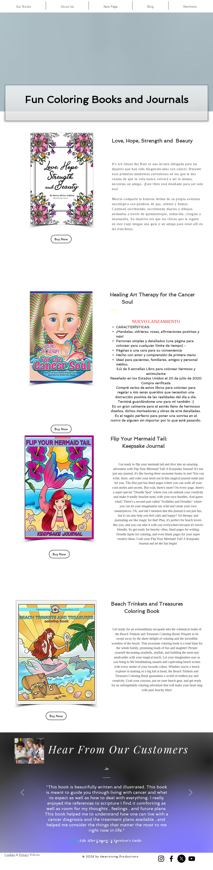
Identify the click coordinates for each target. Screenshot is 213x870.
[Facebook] (171, 859)
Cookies (10, 855)
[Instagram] (161, 859)
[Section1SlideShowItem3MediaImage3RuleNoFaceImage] (107, 842)
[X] (181, 859)
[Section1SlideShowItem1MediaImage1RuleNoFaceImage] (97, 842)
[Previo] (22, 792)
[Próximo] (190, 792)
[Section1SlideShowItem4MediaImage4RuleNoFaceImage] (111, 842)
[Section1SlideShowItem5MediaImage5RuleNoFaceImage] (116, 842)
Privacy (24, 855)
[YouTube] (192, 859)
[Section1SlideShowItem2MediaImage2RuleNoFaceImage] (102, 842)
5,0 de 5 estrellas (130, 369)
